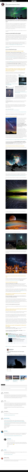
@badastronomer (22, 290)
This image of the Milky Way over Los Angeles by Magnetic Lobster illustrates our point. (16, 139)
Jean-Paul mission (6, 418)
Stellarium (13, 301)
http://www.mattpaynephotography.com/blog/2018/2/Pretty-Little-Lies (13, 435)
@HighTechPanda (8, 346)
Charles (5, 449)
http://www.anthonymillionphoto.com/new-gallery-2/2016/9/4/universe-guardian (14, 421)
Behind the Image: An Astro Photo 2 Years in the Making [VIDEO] (16, 380)
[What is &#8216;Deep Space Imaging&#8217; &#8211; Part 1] (23, 377)
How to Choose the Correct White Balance (9, 380)
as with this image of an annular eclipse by (14, 280)
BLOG (6, 3)
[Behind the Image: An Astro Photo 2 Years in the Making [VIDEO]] (16, 377)
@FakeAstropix (7, 47)
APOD (15, 314)
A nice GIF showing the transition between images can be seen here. (17, 175)
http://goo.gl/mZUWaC (7, 424)
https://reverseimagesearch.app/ (8, 454)
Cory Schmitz (9, 438)
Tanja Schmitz (2, 6)
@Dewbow (12, 331)
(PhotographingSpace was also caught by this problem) (15, 44)
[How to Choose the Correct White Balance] (9, 377)
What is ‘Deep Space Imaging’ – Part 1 (22, 380)
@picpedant (17, 290)
